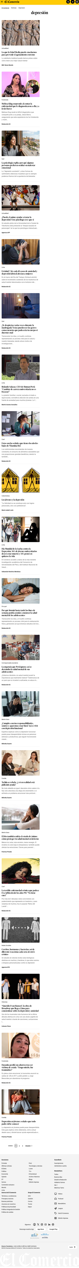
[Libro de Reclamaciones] (45, 1236)
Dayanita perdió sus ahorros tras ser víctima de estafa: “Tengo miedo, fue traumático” (17, 1067)
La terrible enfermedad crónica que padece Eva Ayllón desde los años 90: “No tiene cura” (20, 893)
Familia (4, 778)
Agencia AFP (6, 232)
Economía (5, 1174)
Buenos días (58, 1177)
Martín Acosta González (9, 404)
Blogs (30, 1179)
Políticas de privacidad (9, 1207)
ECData (4, 1168)
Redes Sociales (6, 945)
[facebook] (34, 1224)
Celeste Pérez (6, 1026)
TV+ (30, 1171)
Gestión (30, 1198)
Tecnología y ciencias (35, 1166)
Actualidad (5, 48)
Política (4, 1171)
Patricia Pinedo (7, 852)
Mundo (4, 1187)
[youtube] (45, 1224)
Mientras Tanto (59, 1188)
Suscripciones (58, 1163)
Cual (3, 439)
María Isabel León (7, 510)
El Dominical (33, 1174)
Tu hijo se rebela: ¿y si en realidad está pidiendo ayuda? (18, 783)
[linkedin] (49, 1224)
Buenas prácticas (7, 1201)
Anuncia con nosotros (9, 1204)
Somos (4, 1182)
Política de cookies (7, 1212)
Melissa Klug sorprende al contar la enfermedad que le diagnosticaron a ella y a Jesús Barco (20, 106)
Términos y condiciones (9, 1196)
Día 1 (56, 1185)
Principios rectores (7, 1198)
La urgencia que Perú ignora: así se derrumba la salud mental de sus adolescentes (17, 669)
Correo (30, 1201)
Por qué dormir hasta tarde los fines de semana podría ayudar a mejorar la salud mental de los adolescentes (19, 613)
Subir (71, 1247)
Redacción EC (6, 124)
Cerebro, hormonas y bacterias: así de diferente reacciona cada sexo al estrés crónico (18, 952)
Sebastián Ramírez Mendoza (11, 571)
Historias (4, 1002)
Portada (4, 1163)
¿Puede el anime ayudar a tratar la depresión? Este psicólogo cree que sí (18, 218)
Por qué (4, 606)
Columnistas (6, 496)
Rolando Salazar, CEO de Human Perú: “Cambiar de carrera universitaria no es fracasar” (19, 389)
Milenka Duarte (7, 743)
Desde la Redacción (60, 1180)
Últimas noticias (7, 1166)
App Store (41, 1229)
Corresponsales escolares (10, 663)
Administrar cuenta (60, 1166)
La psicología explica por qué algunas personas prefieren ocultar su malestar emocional (18, 165)
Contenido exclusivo (8, 1185)
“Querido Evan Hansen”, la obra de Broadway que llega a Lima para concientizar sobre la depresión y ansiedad (20, 1008)
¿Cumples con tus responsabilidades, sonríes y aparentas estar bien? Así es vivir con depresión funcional (20, 726)
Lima (3, 267)
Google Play (53, 1229)
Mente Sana (5, 719)
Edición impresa (34, 1182)
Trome (30, 1204)
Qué (3, 159)
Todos (56, 1174)
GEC (29, 1196)
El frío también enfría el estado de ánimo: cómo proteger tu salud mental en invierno (20, 837)
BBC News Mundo (7, 65)
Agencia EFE (6, 967)
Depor (30, 1207)
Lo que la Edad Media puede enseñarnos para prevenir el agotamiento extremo (19, 53)
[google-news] (53, 1224)
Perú (30, 1163)
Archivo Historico (34, 1177)
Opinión (4, 1177)
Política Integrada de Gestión (11, 1209)
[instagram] (42, 1224)
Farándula (5, 100)
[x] (38, 1224)
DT (2, 1179)
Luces (31, 1168)
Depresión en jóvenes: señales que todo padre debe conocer (19, 1122)
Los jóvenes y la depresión (13, 499)
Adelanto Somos (59, 1182)
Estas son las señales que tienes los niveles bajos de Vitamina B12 (20, 444)
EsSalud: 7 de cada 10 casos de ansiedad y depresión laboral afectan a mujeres (19, 272)
